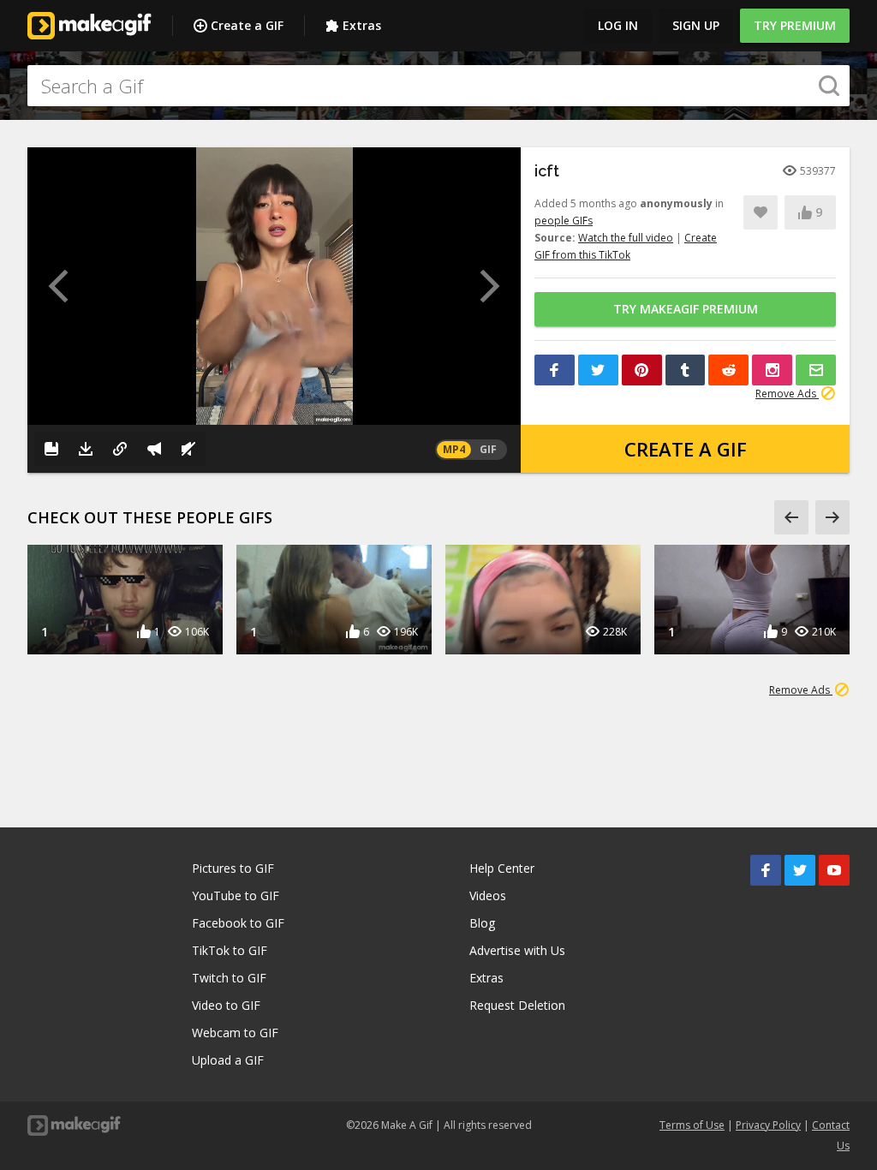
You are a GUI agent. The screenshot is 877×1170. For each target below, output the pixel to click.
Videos (487, 895)
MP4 (454, 449)
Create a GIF (247, 25)
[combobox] (438, 85)
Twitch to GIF (229, 978)
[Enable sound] (188, 449)
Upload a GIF (228, 1060)
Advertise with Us (517, 950)
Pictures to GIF (233, 868)
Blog (482, 923)
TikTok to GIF (229, 950)
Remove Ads (787, 393)
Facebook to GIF (238, 923)
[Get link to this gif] (120, 449)
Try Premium (795, 25)
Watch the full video (625, 237)
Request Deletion (517, 1005)
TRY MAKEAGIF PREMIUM (685, 309)
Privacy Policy (768, 1125)
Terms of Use (692, 1125)
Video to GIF (226, 1005)
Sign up (695, 25)
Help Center (501, 868)
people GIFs (563, 220)
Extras (362, 25)
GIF (488, 449)
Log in (618, 25)
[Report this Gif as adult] (154, 449)
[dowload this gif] (86, 449)
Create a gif (685, 449)
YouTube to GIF (235, 895)
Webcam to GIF (235, 1032)
